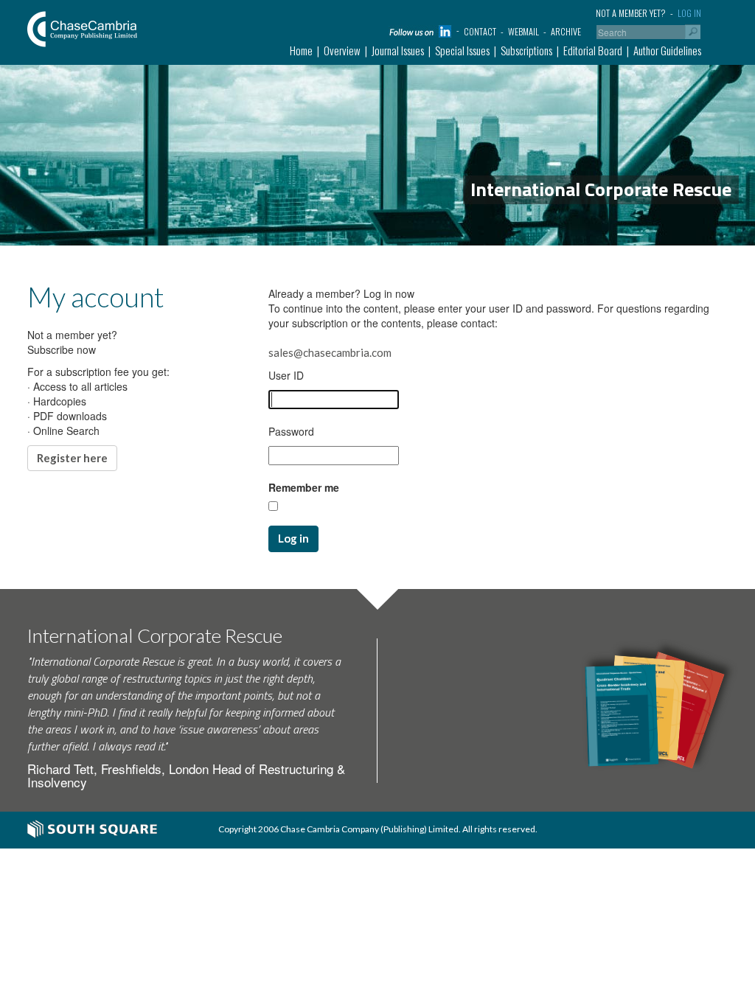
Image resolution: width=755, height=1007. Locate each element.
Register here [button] (72, 457)
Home (301, 50)
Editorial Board (592, 50)
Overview (342, 50)
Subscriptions (526, 50)
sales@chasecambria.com (330, 352)
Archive (566, 31)
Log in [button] (293, 538)
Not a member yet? (631, 13)
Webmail (523, 31)
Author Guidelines (667, 50)
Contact (480, 31)
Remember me (303, 487)
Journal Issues (398, 50)
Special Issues (462, 50)
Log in (689, 13)
